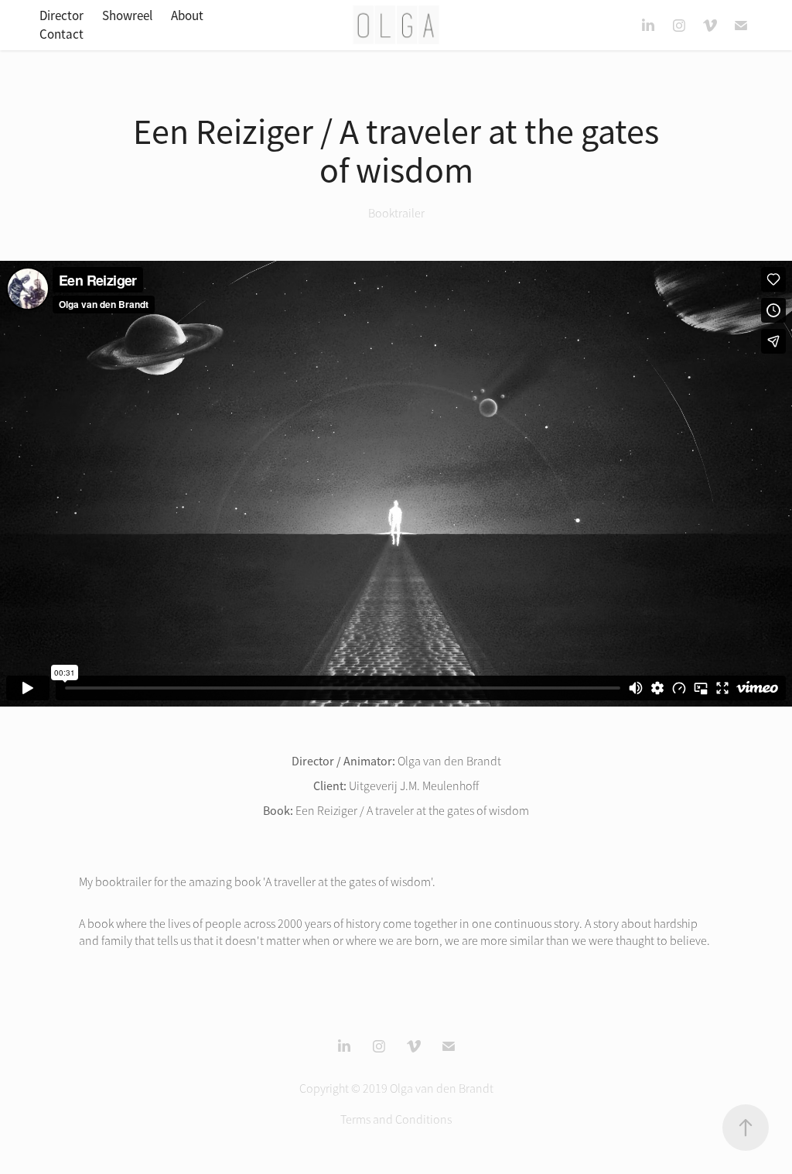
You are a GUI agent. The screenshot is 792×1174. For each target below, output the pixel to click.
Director (61, 16)
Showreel (127, 16)
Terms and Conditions (396, 1120)
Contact (61, 34)
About (187, 16)
